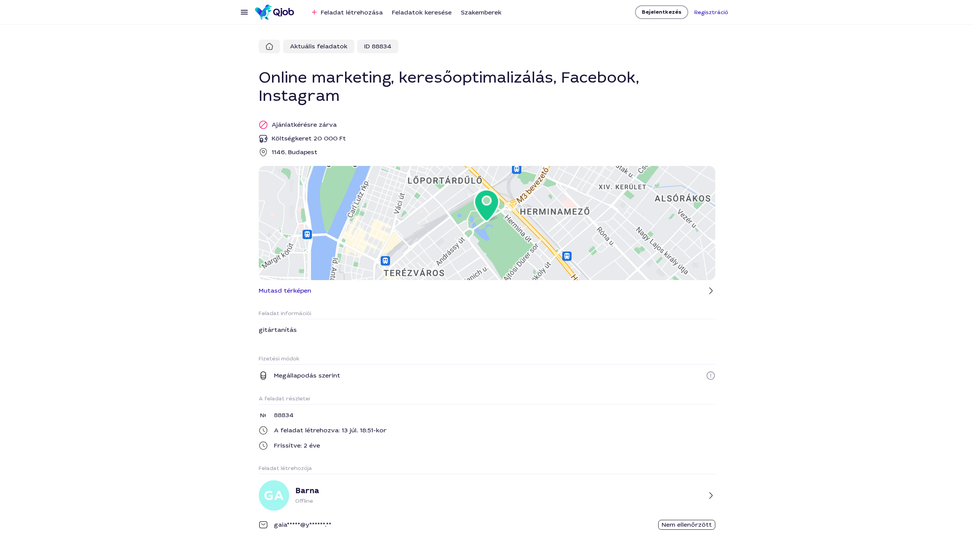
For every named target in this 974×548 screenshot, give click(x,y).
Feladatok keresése (422, 12)
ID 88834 (378, 46)
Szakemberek (481, 12)
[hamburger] (244, 12)
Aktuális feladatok (318, 46)
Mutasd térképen (285, 291)
